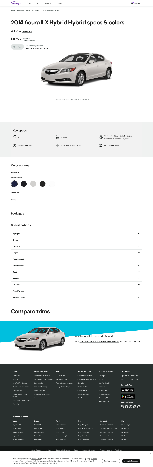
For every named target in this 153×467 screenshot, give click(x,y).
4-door (21, 137)
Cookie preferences (111, 461)
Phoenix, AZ (103, 387)
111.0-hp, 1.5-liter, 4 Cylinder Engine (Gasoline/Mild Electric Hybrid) (118, 137)
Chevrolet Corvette (106, 425)
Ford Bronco (60, 428)
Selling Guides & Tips (63, 387)
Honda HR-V (38, 440)
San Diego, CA (104, 402)
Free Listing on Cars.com (64, 383)
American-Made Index (42, 394)
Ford (57, 421)
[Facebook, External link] (126, 406)
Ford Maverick (61, 425)
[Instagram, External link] (134, 406)
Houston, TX (103, 379)
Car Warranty (82, 387)
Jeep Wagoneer (83, 432)
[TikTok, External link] (122, 406)
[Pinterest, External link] (138, 406)
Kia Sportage (125, 425)
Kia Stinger (125, 432)
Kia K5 (123, 436)
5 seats (64, 137)
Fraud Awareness (106, 450)
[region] (76, 459)
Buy (30, 3)
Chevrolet (103, 421)
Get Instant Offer (62, 379)
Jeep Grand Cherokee (85, 428)
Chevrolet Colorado (106, 440)
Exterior (15, 172)
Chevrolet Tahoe (105, 436)
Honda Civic (38, 428)
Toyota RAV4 (17, 425)
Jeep (79, 421)
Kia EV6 (123, 440)
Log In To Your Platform (129, 379)
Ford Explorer (61, 440)
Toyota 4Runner (18, 440)
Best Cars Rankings (40, 387)
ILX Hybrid (35, 11)
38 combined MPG (25, 145)
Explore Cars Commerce (129, 376)
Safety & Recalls (39, 390)
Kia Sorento (125, 428)
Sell (38, 3)
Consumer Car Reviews (42, 376)
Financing (16, 404)
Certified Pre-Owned (20, 383)
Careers (76, 450)
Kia (122, 421)
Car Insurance (82, 390)
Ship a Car (81, 383)
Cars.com (94, 459)
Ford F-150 (60, 432)
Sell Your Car (60, 376)
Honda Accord (39, 432)
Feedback (118, 450)
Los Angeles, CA (104, 383)
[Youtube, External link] (130, 406)
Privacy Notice (36, 459)
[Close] (150, 453)
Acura (28, 11)
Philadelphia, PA (104, 394)
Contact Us (49, 450)
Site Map (80, 398)
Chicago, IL (103, 376)
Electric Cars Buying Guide (22, 400)
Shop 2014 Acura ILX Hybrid (37, 48)
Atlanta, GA (103, 390)
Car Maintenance (83, 394)
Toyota (15, 421)
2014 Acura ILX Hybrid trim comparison (99, 341)
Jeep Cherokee (83, 440)
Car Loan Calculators (85, 376)
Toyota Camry (17, 436)
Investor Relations (62, 450)
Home (13, 11)
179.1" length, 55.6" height (71, 145)
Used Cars (16, 376)
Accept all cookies (131, 461)
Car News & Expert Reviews (43, 379)
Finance (59, 3)
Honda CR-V (38, 425)
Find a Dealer (17, 390)
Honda (36, 421)
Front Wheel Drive (111, 145)
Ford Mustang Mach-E (63, 436)
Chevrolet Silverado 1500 (108, 428)
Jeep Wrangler (83, 425)
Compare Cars (39, 383)
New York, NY (103, 398)
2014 (42, 11)
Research (48, 3)
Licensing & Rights (88, 450)
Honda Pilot (38, 436)
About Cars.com (36, 450)
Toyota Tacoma (18, 432)
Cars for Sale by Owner (20, 387)
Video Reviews (39, 398)
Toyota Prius (17, 428)
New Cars (16, 379)
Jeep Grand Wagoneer (86, 436)
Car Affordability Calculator (87, 379)
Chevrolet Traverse (106, 432)
